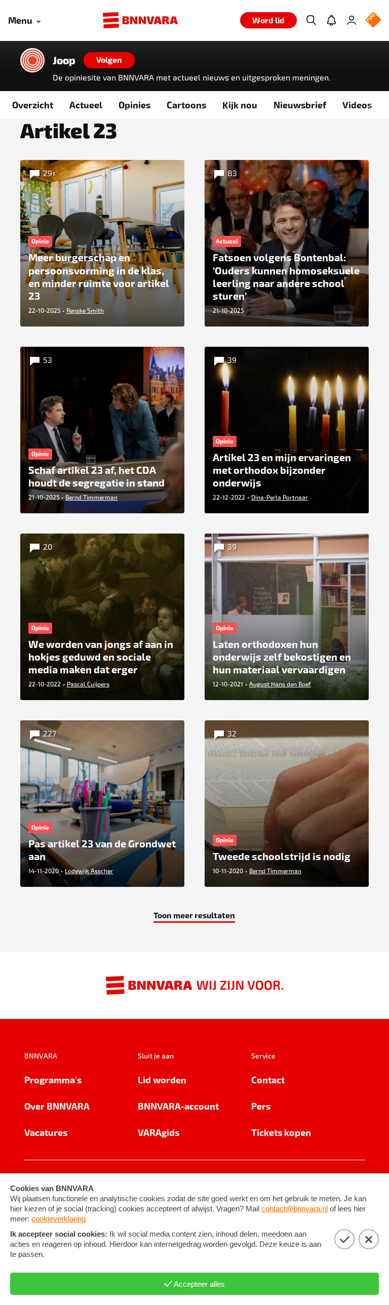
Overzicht (32, 104)
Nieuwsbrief (300, 104)
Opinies (134, 104)
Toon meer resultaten (194, 915)
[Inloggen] (351, 20)
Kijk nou (239, 104)
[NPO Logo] (373, 20)
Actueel (85, 104)
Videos (357, 104)
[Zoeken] (311, 20)
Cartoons (186, 104)
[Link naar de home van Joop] (32, 60)
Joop (64, 60)
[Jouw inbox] (331, 20)
